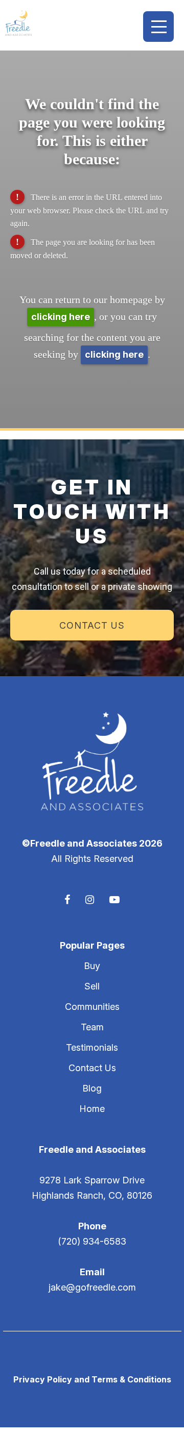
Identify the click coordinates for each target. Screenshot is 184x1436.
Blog (92, 1088)
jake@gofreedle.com (92, 1287)
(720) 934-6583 (92, 1241)
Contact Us (92, 625)
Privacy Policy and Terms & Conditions (92, 1379)
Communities (92, 1006)
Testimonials (92, 1047)
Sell (92, 986)
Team (92, 1027)
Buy (92, 965)
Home (92, 1108)
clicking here (60, 316)
